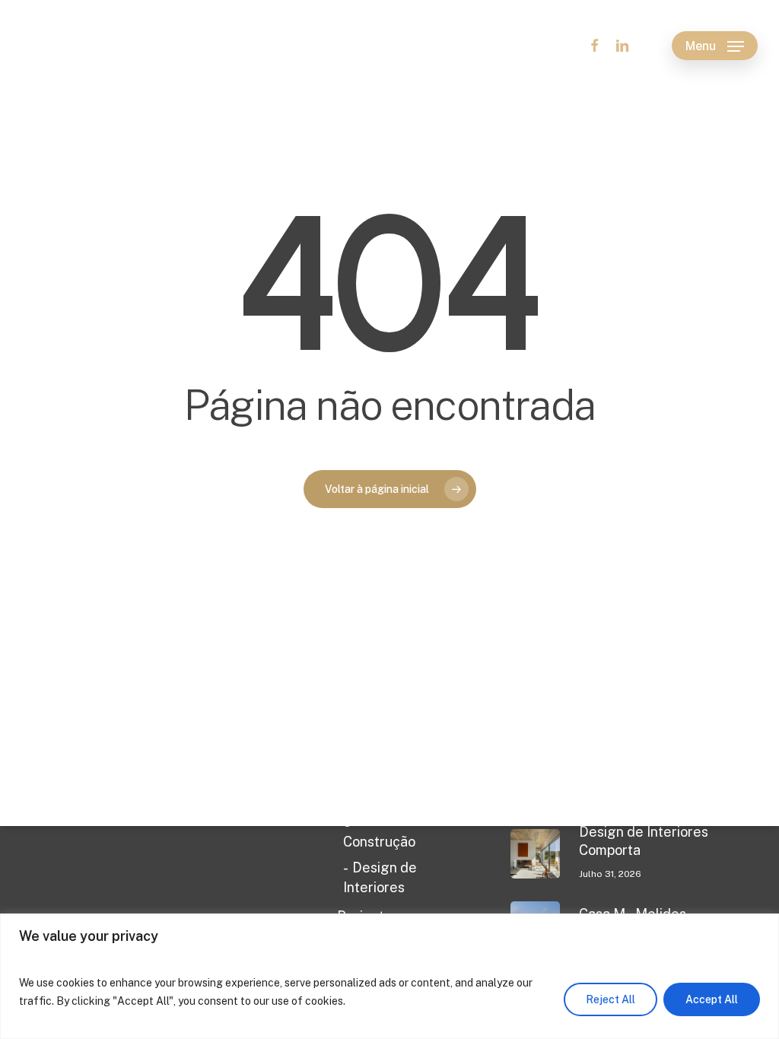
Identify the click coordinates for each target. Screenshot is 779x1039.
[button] (715, 46)
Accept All (711, 999)
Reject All (610, 999)
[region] (389, 976)
